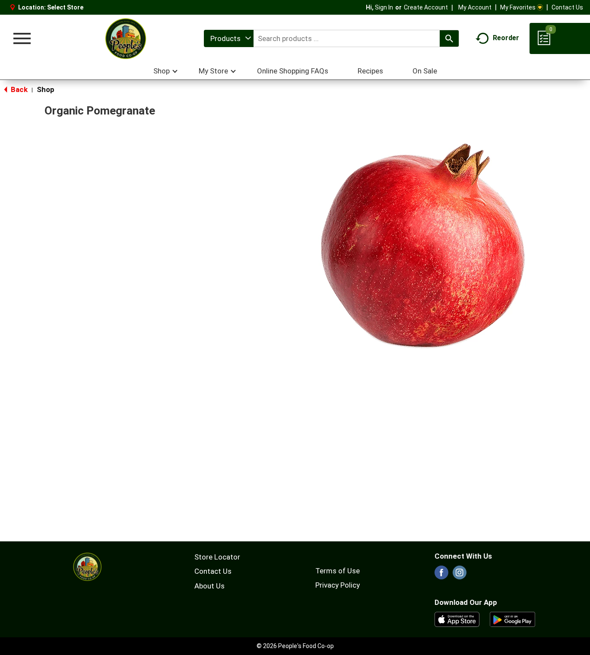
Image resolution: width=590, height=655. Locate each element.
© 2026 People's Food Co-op (295, 645)
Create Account (426, 7)
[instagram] (459, 575)
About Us (209, 586)
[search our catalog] (449, 38)
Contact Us (567, 7)
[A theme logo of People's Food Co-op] (125, 38)
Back (18, 89)
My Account (475, 7)
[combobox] (229, 38)
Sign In (384, 7)
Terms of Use (337, 570)
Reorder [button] (506, 38)
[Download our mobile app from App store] (457, 618)
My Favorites (518, 7)
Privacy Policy (337, 585)
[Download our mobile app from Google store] (512, 618)
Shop (45, 89)
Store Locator (217, 557)
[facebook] (441, 575)
